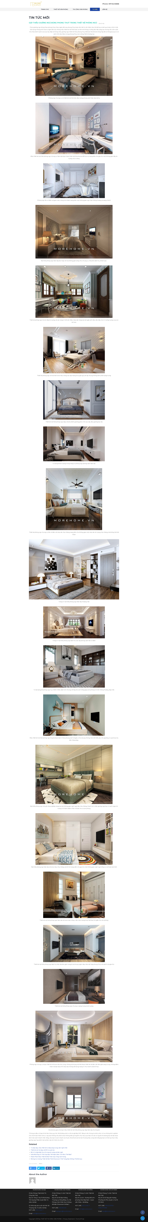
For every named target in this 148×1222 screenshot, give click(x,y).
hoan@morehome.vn (108, 1211)
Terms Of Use (80, 1219)
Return (40, 1163)
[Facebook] (142, 1212)
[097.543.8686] (142, 1218)
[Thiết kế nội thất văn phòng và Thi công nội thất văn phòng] (36, 4)
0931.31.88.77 (40, 1210)
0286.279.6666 (102, 1208)
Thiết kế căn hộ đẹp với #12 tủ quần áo (43, 1150)
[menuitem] (45, 9)
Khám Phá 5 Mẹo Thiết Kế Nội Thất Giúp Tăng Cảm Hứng (48, 1156)
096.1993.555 (62, 1208)
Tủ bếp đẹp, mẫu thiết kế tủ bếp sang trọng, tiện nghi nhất (49, 1148)
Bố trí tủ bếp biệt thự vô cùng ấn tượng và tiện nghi (47, 1152)
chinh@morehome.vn (39, 1213)
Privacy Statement (69, 1219)
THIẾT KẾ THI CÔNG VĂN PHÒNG (51, 1219)
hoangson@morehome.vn (64, 1211)
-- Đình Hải (101, 23)
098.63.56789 (109, 1205)
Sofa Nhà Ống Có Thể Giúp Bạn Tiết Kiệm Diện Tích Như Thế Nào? (51, 1154)
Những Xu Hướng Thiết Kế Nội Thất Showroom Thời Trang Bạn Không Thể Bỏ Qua (56, 1159)
